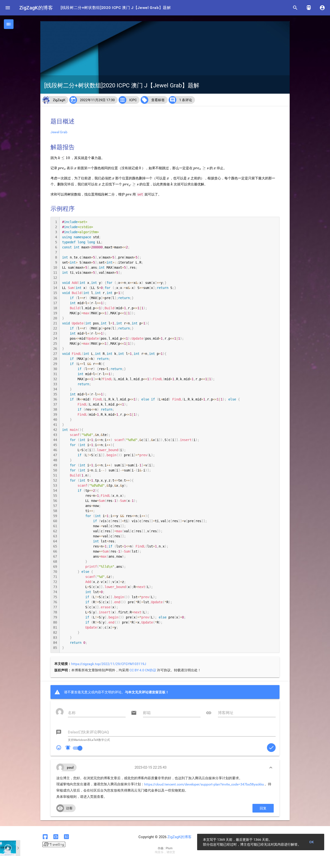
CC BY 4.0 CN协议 (142, 670)
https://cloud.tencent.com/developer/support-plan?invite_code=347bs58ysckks (204, 784)
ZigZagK (59, 100)
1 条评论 (185, 100)
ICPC (133, 100)
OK (311, 842)
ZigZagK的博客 (36, 8)
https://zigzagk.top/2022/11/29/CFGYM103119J (108, 664)
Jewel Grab (58, 132)
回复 (263, 808)
